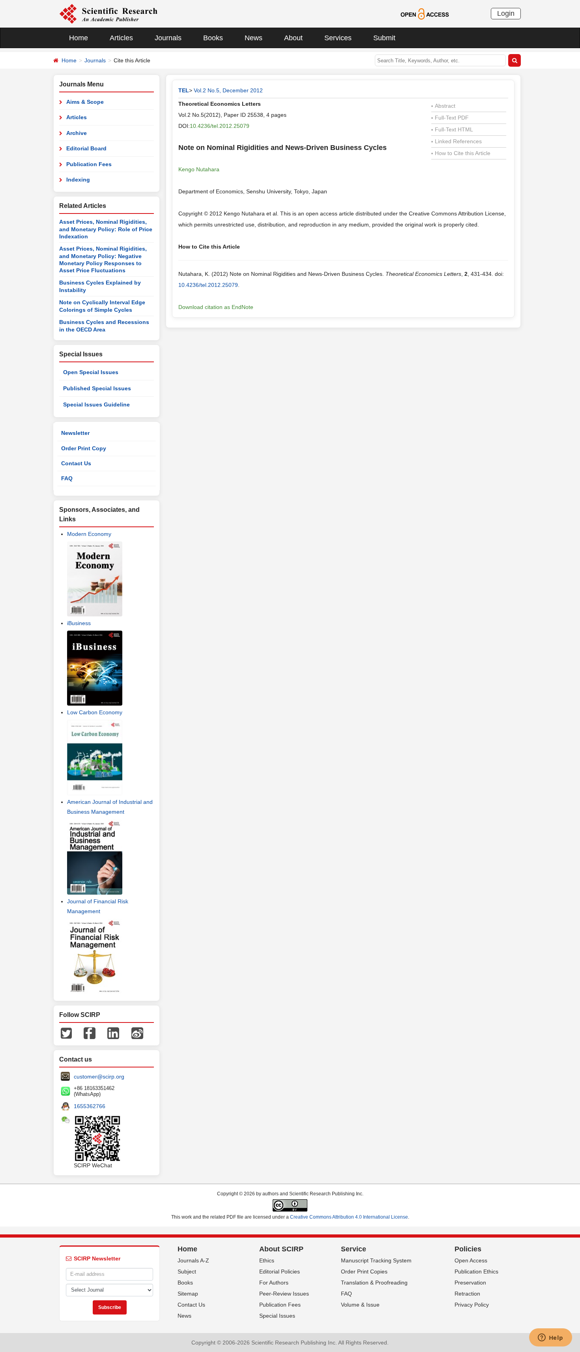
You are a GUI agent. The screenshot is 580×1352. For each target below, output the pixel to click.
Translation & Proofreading (374, 1282)
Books (213, 38)
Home (78, 38)
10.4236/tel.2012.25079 (219, 126)
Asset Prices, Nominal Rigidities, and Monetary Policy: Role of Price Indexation (105, 229)
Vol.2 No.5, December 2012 (228, 90)
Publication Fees (89, 164)
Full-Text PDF (450, 117)
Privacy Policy (472, 1304)
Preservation (470, 1282)
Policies (468, 1249)
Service (353, 1249)
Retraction (467, 1293)
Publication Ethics (476, 1271)
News (253, 38)
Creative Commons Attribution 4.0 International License (349, 1217)
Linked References (456, 141)
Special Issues (277, 1316)
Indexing (78, 179)
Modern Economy (89, 534)
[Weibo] (137, 1032)
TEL (183, 90)
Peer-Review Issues (284, 1293)
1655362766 (89, 1106)
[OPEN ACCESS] (424, 13)
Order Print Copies (364, 1271)
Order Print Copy (83, 448)
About (293, 38)
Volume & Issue (360, 1304)
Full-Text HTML (452, 129)
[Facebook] (89, 1032)
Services (338, 38)
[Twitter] (66, 1032)
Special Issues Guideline (96, 404)
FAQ (67, 478)
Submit (384, 38)
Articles (121, 38)
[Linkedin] (113, 1032)
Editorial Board (86, 148)
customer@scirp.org (99, 1076)
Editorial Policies (279, 1271)
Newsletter (75, 433)
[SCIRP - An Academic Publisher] (108, 13)
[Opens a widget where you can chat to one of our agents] (550, 1338)
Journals (168, 38)
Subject (187, 1271)
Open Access (471, 1260)
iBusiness (79, 623)
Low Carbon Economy (94, 712)
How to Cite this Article (460, 153)
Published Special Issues (97, 388)
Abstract (443, 106)
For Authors (273, 1282)
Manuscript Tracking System (376, 1260)
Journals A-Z (193, 1260)
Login (506, 13)
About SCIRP (281, 1249)
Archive (76, 133)
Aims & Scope (85, 102)
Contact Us (76, 463)
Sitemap (188, 1293)
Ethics (266, 1260)
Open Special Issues (90, 372)
